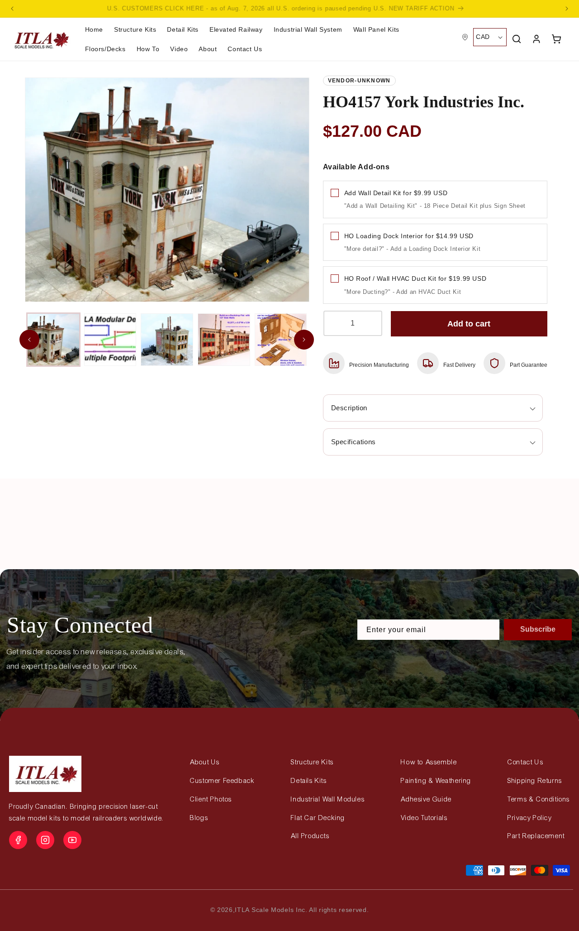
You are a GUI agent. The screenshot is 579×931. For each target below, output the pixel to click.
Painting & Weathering (436, 781)
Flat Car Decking (318, 818)
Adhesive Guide (426, 799)
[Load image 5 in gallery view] (281, 339)
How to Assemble (429, 762)
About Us (205, 762)
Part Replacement (536, 836)
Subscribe (537, 629)
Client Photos (211, 799)
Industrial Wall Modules (328, 799)
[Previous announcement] (12, 8)
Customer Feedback (222, 781)
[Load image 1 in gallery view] (53, 339)
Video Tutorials (424, 818)
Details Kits (309, 781)
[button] (148, 48)
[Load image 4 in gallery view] (224, 339)
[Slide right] (304, 340)
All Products (310, 836)
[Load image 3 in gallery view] (167, 339)
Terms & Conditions (539, 799)
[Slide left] (29, 340)
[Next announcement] (567, 8)
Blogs (199, 818)
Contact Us (525, 762)
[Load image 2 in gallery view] (110, 339)
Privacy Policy (529, 818)
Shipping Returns (535, 781)
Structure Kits (312, 762)
